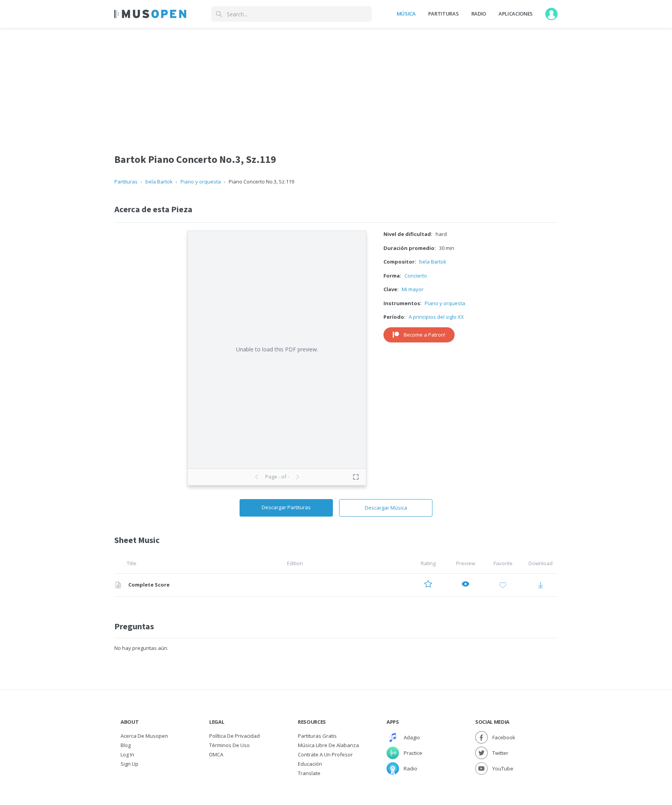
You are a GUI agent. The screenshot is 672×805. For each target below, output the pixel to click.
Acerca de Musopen (144, 735)
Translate (309, 773)
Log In (127, 754)
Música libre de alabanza (328, 745)
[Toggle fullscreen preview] (356, 477)
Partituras (443, 13)
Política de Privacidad (234, 735)
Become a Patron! (424, 334)
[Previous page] (257, 477)
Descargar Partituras (286, 507)
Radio (478, 13)
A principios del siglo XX (436, 316)
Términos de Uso (229, 745)
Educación (310, 763)
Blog (126, 745)
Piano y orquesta (200, 181)
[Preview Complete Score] (465, 585)
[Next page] (297, 477)
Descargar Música (386, 507)
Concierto (415, 275)
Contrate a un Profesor (325, 754)
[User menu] (551, 14)
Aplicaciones (516, 13)
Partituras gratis (317, 735)
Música (406, 13)
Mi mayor (413, 289)
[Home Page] (150, 14)
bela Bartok (159, 181)
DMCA (216, 754)
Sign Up (129, 763)
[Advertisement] (336, 82)
